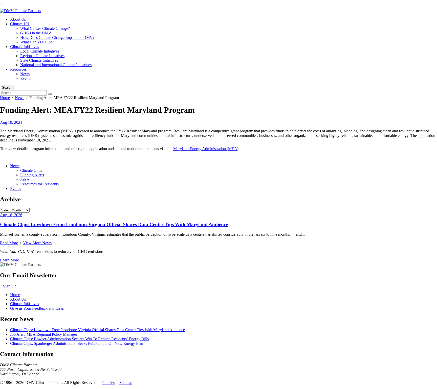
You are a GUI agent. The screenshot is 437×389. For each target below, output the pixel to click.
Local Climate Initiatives (39, 51)
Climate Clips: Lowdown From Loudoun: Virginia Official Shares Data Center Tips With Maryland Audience (114, 224)
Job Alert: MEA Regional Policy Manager (43, 334)
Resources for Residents (39, 184)
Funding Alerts (32, 175)
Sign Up (8, 286)
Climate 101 (20, 24)
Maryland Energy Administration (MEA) (205, 149)
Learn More (9, 260)
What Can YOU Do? (37, 42)
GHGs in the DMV (35, 33)
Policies (108, 382)
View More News (37, 243)
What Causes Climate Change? (45, 28)
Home (5, 97)
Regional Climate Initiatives (42, 56)
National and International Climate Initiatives (56, 65)
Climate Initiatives (24, 46)
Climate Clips (31, 170)
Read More (9, 243)
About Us (18, 19)
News (25, 74)
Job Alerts (28, 179)
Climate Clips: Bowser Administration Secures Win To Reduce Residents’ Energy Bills (79, 339)
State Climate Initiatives (39, 60)
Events (25, 78)
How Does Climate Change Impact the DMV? (57, 37)
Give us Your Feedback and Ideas (37, 308)
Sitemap (125, 382)
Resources (18, 69)
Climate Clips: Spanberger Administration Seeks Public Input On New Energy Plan (76, 343)
